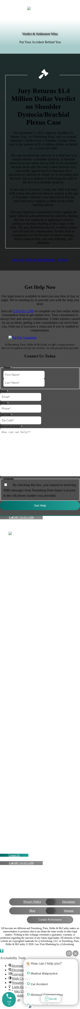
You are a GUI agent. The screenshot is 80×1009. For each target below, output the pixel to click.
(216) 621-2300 (23, 311)
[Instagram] (60, 878)
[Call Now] (9, 8)
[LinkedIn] (50, 878)
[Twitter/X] (30, 878)
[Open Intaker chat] (30, 1007)
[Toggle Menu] (71, 9)
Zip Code (6, 414)
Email (4, 391)
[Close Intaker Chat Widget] (76, 953)
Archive (62, 260)
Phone (4, 402)
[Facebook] (19, 878)
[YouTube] (40, 878)
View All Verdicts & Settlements (33, 260)
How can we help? (11, 426)
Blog (32, 910)
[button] (1, 951)
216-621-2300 (21, 517)
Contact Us (14, 855)
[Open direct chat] (69, 953)
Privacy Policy (32, 901)
